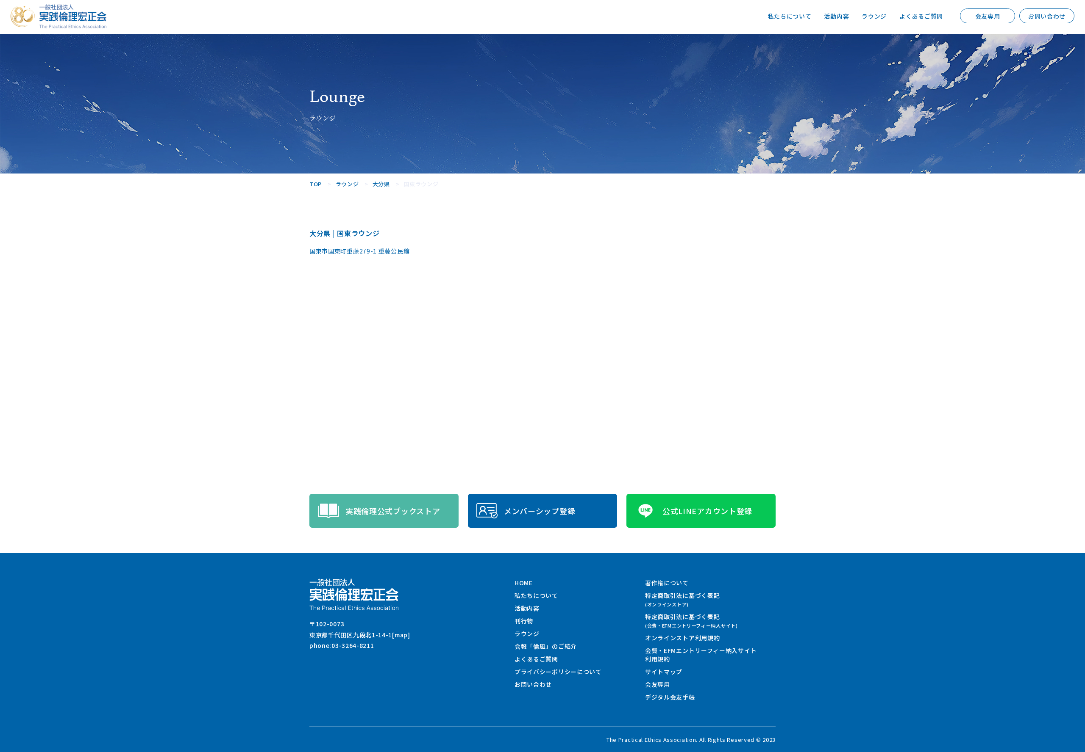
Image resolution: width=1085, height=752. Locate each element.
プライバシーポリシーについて (558, 671)
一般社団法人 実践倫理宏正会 (73, 16)
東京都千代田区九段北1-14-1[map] (359, 635)
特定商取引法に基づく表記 (682, 599)
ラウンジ (874, 16)
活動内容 (836, 16)
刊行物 (524, 621)
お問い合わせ (1047, 16)
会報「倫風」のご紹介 (546, 646)
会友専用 (987, 16)
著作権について (667, 582)
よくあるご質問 (921, 16)
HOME (524, 582)
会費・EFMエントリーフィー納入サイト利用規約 (701, 654)
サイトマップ (663, 671)
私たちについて (790, 16)
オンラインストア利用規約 (682, 638)
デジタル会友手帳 (670, 697)
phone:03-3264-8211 (341, 645)
